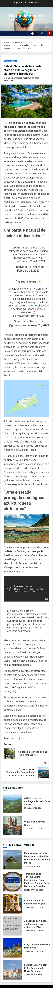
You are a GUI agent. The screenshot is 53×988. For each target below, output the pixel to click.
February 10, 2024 (34, 951)
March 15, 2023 (32, 78)
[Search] (42, 33)
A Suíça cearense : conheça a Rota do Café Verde (12, 803)
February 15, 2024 (34, 931)
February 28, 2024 (34, 890)
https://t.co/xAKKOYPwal (28, 257)
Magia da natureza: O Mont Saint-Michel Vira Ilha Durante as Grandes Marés (12, 859)
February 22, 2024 (34, 907)
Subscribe (49, 33)
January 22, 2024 (34, 808)
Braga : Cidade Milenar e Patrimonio (12, 948)
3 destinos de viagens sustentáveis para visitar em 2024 (12, 926)
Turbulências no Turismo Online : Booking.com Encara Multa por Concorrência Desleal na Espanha (12, 881)
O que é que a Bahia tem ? (12, 825)
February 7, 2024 (34, 975)
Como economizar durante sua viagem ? (12, 903)
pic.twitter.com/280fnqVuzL (28, 315)
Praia (23, 738)
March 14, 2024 (33, 866)
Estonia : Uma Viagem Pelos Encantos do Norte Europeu (12, 970)
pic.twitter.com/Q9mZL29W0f (28, 261)
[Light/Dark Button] (34, 33)
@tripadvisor (25, 302)
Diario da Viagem (26, 15)
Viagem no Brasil (11, 61)
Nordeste (15, 738)
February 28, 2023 (28, 270)
